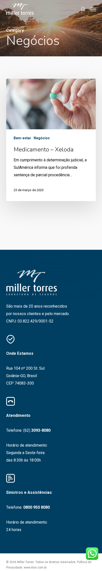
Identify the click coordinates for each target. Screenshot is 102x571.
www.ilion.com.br (35, 567)
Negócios (42, 138)
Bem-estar (22, 138)
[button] (93, 9)
